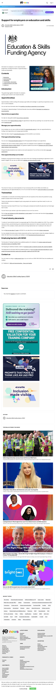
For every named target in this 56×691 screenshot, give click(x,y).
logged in (13, 294)
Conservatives (27, 602)
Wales (19, 619)
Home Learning (7, 608)
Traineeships (6, 80)
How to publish (5, 668)
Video (3, 661)
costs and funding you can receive (45, 189)
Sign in (51, 2)
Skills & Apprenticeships (25, 638)
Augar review (41, 599)
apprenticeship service (31, 129)
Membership (5, 675)
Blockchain (48, 599)
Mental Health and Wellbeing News (17, 611)
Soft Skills (6, 616)
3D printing (6, 599)
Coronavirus (6, 605)
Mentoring (29, 611)
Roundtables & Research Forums (27, 666)
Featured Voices (41, 634)
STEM (16, 616)
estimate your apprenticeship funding (31, 160)
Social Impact (23, 639)
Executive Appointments (25, 646)
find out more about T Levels (11, 230)
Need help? (4, 677)
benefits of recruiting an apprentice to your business (32, 106)
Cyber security (14, 605)
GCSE (49, 605)
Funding (44, 605)
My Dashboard (5, 672)
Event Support (41, 650)
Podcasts (4, 660)
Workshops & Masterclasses (26, 669)
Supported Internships (24, 616)
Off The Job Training (8, 613)
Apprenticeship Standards (17, 599)
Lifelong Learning (46, 608)
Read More (28, 686)
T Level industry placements (9, 82)
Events (3, 673)
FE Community (5, 648)
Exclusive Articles (41, 633)
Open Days (22, 665)
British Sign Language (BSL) (10, 602)
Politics (21, 613)
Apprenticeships (7, 79)
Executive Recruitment (25, 647)
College (20, 602)
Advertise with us (6, 650)
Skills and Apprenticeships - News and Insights (21, 263)
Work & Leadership (24, 637)
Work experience (27, 619)
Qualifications (28, 613)
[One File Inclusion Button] (14, 179)
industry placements (44, 230)
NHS (48, 611)
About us (4, 645)
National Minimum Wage (16, 120)
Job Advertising (41, 647)
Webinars (22, 667)
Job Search (22, 649)
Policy (16, 613)
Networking (22, 664)
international (15, 608)
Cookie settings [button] (23, 688)
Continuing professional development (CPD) (42, 602)
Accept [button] (32, 688)
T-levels (41, 616)
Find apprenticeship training (15, 140)
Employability (23, 635)
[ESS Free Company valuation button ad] (21, 342)
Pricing (39, 643)
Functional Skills (36, 605)
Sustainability (34, 616)
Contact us (5, 85)
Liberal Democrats (36, 608)
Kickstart (22, 608)
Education (22, 633)
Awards (21, 660)
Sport (11, 616)
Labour (28, 608)
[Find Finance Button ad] (21, 315)
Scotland (35, 613)
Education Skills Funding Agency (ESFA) (14, 25)
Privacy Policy (5, 652)
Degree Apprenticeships (25, 605)
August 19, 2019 (8, 26)
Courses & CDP (23, 662)
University (14, 619)
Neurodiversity (42, 611)
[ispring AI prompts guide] (41, 179)
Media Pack (40, 645)
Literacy (6, 611)
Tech (46, 616)
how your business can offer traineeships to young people (18, 213)
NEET (35, 611)
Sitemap (4, 653)
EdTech (21, 634)
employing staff (7, 122)
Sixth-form (46, 613)
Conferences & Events (24, 661)
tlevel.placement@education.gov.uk (37, 235)
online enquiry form (19, 258)
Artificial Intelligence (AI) (30, 599)
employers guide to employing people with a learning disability (38, 246)
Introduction (6, 77)
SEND (40, 613)
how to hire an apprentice (23, 118)
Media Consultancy (42, 649)
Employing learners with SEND (10, 83)
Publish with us (5, 649)
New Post (4, 670)
